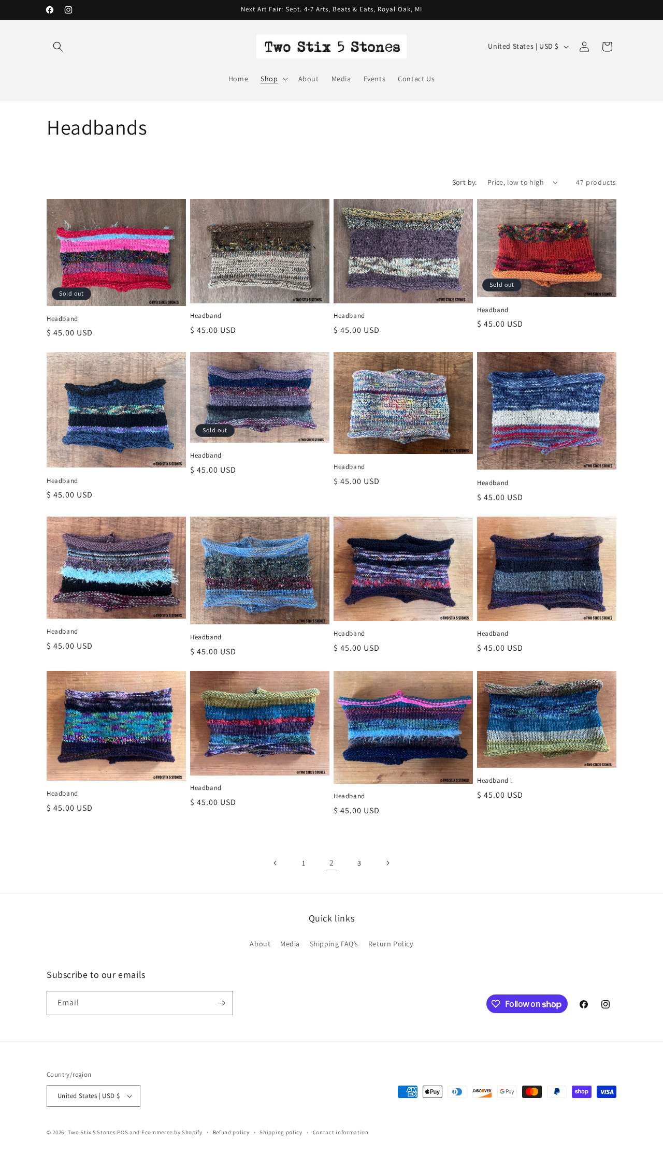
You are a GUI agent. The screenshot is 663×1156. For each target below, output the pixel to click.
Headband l (494, 781)
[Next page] (387, 863)
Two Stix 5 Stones (92, 1132)
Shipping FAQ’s (334, 943)
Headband (62, 319)
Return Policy (390, 943)
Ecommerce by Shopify (172, 1132)
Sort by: (464, 182)
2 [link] (331, 862)
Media (290, 943)
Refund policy (231, 1132)
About (260, 943)
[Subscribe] (221, 1003)
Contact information (341, 1132)
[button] (58, 46)
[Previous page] (275, 863)
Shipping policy (281, 1132)
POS (122, 1132)
